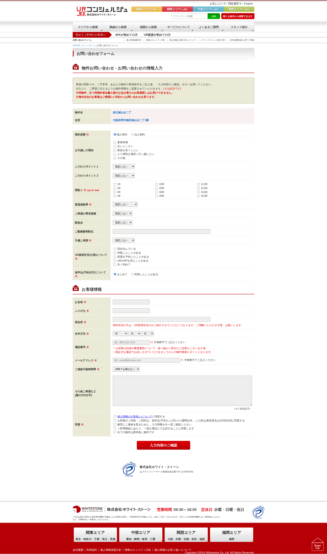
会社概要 (78, 550)
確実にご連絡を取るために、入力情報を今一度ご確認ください (154, 424)
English (248, 3)
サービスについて (178, 27)
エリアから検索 (88, 27)
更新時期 (122, 142)
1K (119, 184)
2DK (161, 188)
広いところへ (125, 146)
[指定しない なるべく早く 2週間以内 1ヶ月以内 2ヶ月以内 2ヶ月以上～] (124, 240)
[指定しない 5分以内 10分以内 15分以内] (122, 222)
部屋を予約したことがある (133, 256)
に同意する (141, 416)
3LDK (204, 191)
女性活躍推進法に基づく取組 (242, 40)
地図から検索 (148, 27)
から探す (239, 9)
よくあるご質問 (209, 27)
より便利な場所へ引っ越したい (135, 153)
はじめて (122, 274)
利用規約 (91, 550)
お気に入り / (218, 3)
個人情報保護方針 (134, 40)
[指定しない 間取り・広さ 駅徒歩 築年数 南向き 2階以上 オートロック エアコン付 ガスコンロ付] (124, 166)
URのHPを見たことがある (133, 260)
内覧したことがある (129, 252)
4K (119, 195)
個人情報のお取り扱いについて (183, 40)
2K (119, 188)
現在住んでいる (126, 248)
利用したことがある (146, 274)
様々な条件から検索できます (238, 16)
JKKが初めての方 (126, 34)
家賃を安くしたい (128, 150)
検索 (214, 16)
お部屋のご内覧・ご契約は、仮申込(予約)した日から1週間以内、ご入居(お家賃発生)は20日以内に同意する (181, 420)
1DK (161, 184)
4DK (161, 195)
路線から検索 (118, 27)
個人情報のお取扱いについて (134, 416)
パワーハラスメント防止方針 (213, 40)
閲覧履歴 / (235, 3)
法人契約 (139, 134)
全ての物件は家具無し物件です (135, 432)
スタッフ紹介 (239, 27)
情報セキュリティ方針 (155, 40)
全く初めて (124, 264)
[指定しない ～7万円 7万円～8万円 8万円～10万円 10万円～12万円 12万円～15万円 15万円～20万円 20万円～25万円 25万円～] (125, 204)
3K (119, 191)
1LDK (204, 184)
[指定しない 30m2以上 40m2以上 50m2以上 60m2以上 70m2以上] (122, 213)
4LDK (204, 195)
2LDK (204, 188)
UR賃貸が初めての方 (157, 34)
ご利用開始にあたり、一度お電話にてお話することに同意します (155, 428)
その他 (121, 157)
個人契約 (122, 134)
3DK (161, 191)
